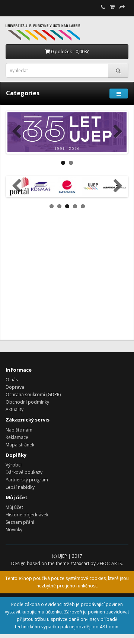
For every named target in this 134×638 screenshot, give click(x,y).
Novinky (14, 529)
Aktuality (14, 409)
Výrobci (14, 465)
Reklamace (17, 437)
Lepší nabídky (20, 487)
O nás (12, 379)
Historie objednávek (27, 515)
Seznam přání (20, 522)
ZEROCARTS (109, 563)
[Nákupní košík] (112, 7)
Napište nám (19, 430)
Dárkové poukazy (24, 472)
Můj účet (14, 507)
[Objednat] (122, 7)
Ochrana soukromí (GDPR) (33, 394)
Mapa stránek (20, 445)
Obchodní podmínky (27, 402)
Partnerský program (27, 480)
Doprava (15, 387)
